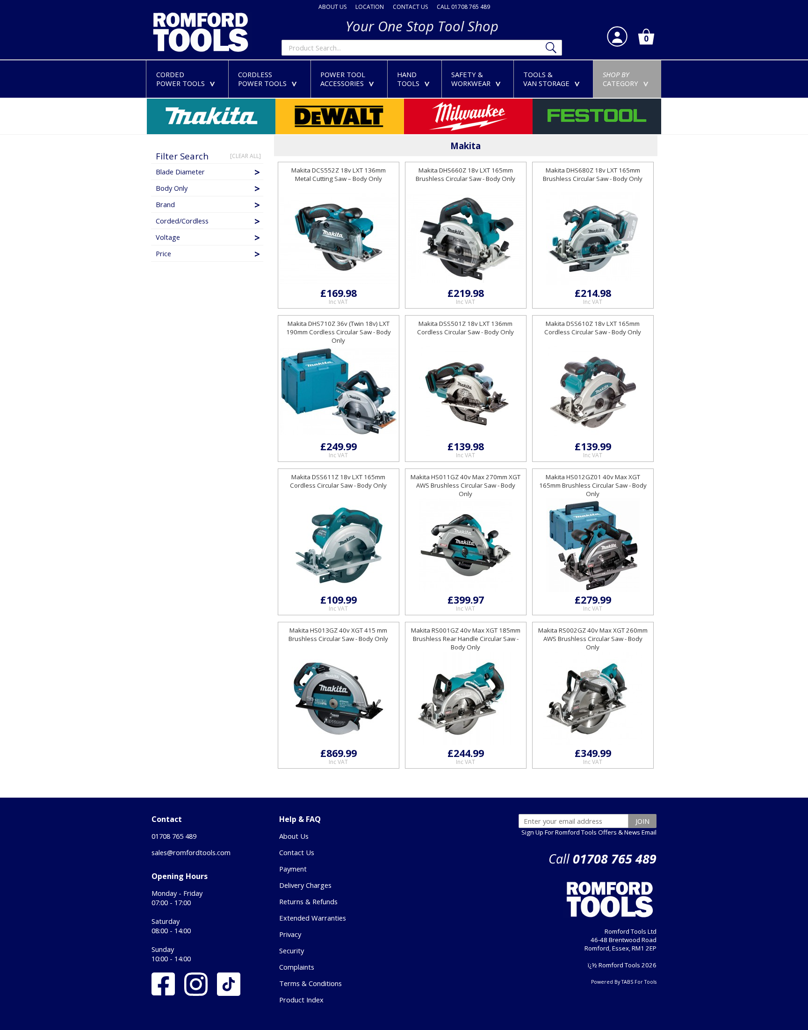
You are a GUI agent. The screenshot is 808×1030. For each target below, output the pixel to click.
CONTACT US (410, 7)
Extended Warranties (312, 917)
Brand (165, 204)
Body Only (172, 188)
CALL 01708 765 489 (463, 7)
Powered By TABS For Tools (623, 982)
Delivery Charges (305, 885)
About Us (294, 836)
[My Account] (617, 36)
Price (163, 253)
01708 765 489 (174, 836)
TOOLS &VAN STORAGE (553, 79)
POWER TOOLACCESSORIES (349, 79)
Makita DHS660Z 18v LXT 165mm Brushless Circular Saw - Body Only (465, 174)
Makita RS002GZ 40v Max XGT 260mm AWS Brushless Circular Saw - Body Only (593, 638)
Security (291, 950)
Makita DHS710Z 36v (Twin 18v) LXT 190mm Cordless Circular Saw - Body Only (338, 332)
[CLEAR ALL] (245, 156)
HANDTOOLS (415, 79)
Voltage (168, 237)
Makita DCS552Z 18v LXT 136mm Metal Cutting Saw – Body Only (338, 174)
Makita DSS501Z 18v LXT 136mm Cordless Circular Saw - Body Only (465, 327)
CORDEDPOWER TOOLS (187, 79)
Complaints (296, 967)
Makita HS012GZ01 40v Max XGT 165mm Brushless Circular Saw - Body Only (593, 485)
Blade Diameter (180, 171)
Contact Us (296, 852)
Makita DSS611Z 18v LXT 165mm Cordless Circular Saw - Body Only (338, 481)
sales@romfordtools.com (191, 852)
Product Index (301, 999)
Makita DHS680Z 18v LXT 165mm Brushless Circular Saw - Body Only (592, 174)
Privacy (290, 934)
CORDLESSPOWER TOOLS (269, 79)
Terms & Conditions (310, 983)
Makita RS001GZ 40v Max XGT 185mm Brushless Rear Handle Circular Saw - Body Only (465, 638)
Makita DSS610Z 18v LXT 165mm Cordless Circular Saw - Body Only (592, 327)
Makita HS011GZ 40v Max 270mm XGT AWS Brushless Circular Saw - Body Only (465, 485)
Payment (293, 868)
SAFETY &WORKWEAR (478, 79)
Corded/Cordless (182, 220)
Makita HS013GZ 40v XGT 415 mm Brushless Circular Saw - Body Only (338, 634)
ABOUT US (332, 7)
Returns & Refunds (308, 901)
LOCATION (369, 7)
